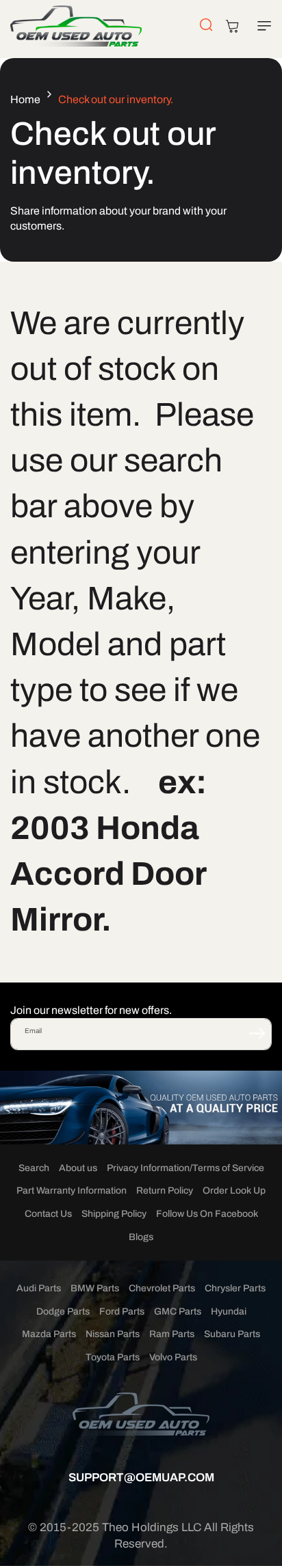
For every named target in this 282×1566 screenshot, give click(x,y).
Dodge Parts (63, 1311)
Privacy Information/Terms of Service (185, 1168)
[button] (261, 26)
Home (25, 99)
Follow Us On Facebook (207, 1214)
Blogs (141, 1237)
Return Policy (164, 1190)
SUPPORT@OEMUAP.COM (141, 1477)
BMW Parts (94, 1288)
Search (33, 1168)
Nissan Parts (113, 1334)
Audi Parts (38, 1288)
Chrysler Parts (235, 1288)
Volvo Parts (173, 1357)
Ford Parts (121, 1311)
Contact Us (48, 1214)
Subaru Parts (232, 1334)
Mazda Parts (49, 1334)
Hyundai (228, 1311)
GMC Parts (177, 1311)
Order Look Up (234, 1190)
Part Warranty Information (71, 1190)
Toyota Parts (113, 1357)
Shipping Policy (113, 1214)
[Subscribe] (257, 1033)
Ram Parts (171, 1334)
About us (78, 1168)
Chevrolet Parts (162, 1288)
